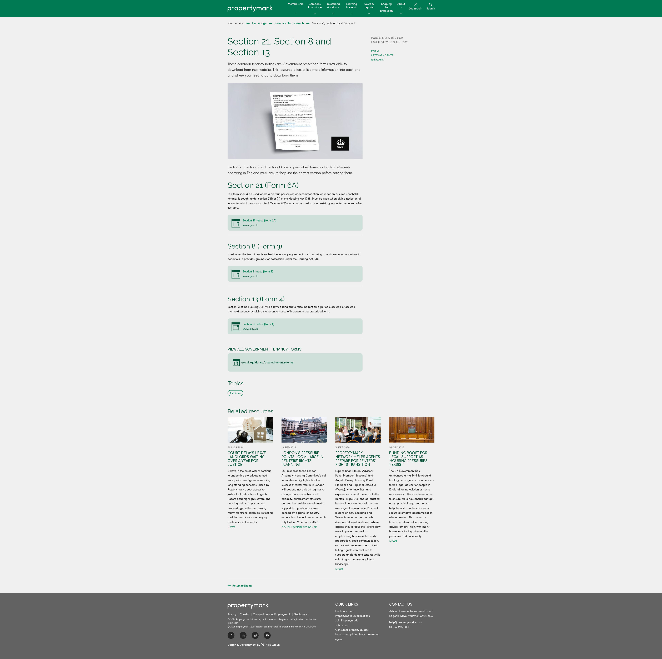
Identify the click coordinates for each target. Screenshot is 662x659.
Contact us (400, 604)
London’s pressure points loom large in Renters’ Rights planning (302, 459)
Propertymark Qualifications (352, 615)
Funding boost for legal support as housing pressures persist (408, 459)
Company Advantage (315, 5)
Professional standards (333, 5)
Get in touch (301, 614)
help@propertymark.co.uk (405, 622)
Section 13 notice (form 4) (258, 324)
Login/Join (415, 8)
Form (375, 51)
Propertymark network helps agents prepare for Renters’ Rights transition (357, 459)
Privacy (232, 614)
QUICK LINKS (346, 604)
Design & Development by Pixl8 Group (254, 644)
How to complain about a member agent (357, 637)
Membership (296, 4)
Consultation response (299, 527)
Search (430, 8)
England (377, 59)
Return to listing (242, 585)
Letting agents (382, 55)
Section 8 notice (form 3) (258, 271)
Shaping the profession (386, 7)
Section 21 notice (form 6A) (259, 220)
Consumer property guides (352, 629)
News (231, 527)
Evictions (235, 393)
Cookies (245, 614)
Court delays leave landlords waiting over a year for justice (247, 459)
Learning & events (351, 5)
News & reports (369, 5)
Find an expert (344, 611)
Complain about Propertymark (272, 614)
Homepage (259, 23)
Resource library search (289, 23)
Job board (341, 625)
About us (401, 5)
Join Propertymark (346, 620)
